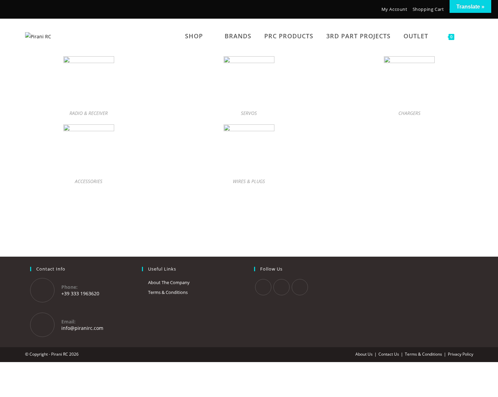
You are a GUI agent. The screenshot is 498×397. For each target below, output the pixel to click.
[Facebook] (29, 10)
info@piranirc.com (82, 328)
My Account (394, 9)
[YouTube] (48, 10)
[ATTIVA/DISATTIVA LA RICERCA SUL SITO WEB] (469, 36)
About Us (364, 354)
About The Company (169, 282)
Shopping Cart (428, 9)
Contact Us (388, 354)
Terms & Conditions (168, 292)
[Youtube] (300, 287)
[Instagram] (38, 10)
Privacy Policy (460, 354)
